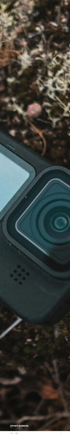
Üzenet (17, 433)
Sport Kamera (19, 426)
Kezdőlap (11, 433)
